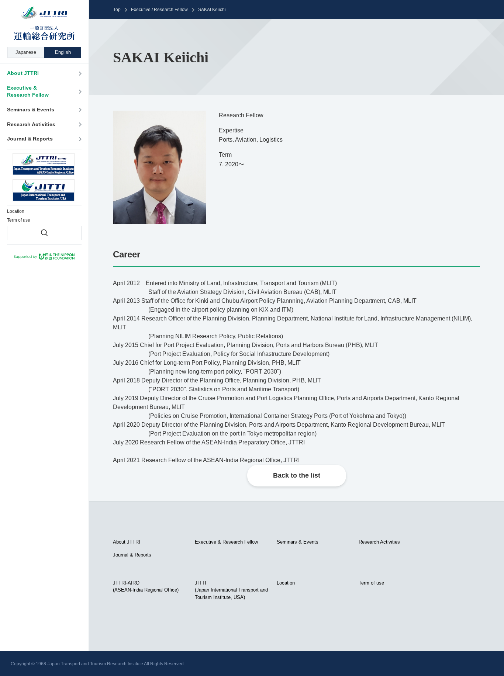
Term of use (371, 583)
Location (286, 583)
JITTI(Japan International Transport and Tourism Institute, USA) (231, 590)
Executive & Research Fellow (226, 542)
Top (117, 9)
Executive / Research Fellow (159, 9)
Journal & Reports (132, 555)
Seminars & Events (297, 542)
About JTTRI (126, 542)
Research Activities (379, 542)
